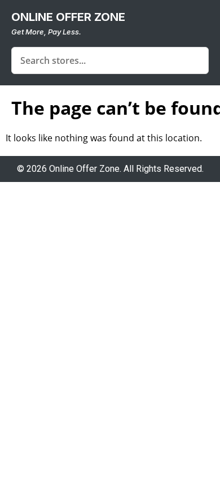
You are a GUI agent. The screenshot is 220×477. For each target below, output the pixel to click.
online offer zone (68, 17)
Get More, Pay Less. (46, 31)
